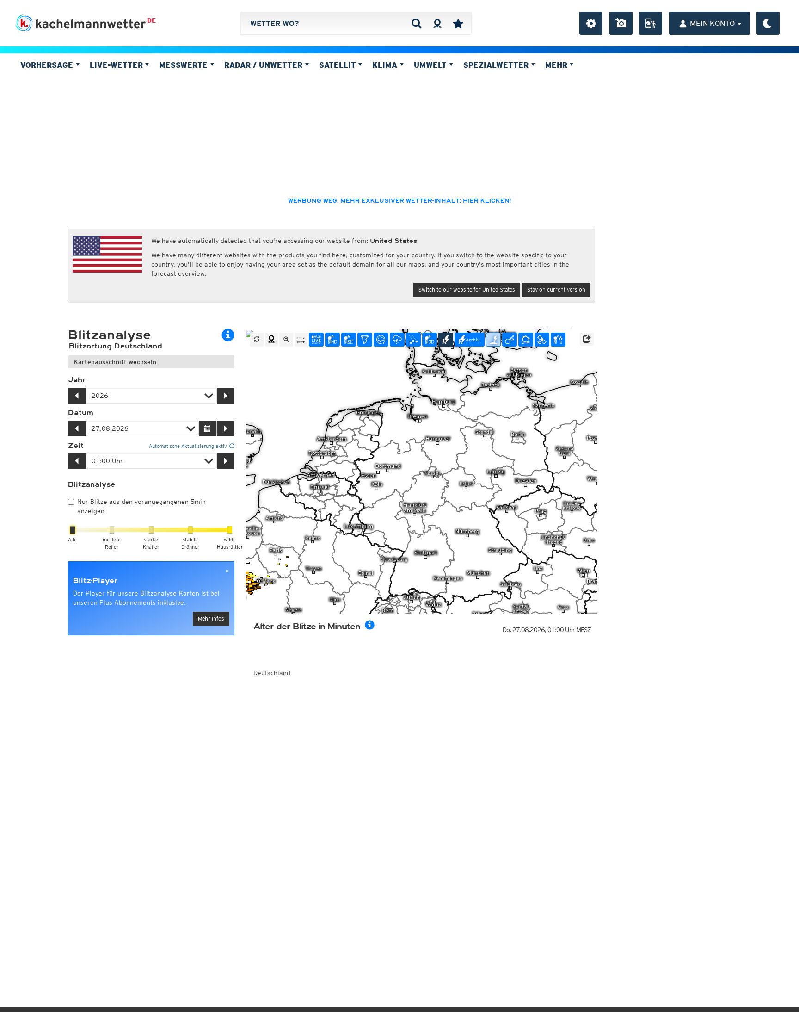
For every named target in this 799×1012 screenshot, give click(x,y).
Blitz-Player (95, 581)
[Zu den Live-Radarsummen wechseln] (558, 340)
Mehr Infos (211, 618)
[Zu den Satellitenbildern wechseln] (542, 340)
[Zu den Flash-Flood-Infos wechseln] (525, 340)
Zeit (76, 445)
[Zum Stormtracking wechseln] (509, 340)
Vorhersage (47, 65)
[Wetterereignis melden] (650, 23)
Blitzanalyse (91, 484)
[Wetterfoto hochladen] (621, 23)
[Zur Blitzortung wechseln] (445, 340)
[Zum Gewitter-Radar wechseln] (397, 340)
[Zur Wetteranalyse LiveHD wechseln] (316, 340)
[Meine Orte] (458, 23)
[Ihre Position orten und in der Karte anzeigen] (271, 340)
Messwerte (184, 65)
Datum (80, 413)
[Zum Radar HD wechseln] (332, 340)
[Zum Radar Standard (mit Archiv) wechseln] (348, 340)
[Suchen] (416, 23)
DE (151, 20)
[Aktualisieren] (257, 340)
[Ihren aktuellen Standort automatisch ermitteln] (437, 23)
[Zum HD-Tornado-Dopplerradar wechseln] (364, 340)
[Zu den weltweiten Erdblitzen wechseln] (493, 340)
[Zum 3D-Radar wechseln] (429, 340)
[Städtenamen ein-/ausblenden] (301, 340)
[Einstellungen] (590, 23)
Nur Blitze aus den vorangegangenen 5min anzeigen (141, 506)
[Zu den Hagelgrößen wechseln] (413, 340)
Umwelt (431, 65)
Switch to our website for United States (466, 289)
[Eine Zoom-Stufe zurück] (286, 340)
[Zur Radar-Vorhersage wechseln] (381, 340)
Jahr (77, 380)
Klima (386, 65)
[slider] (72, 530)
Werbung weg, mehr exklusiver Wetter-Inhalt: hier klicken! (399, 201)
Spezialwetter (497, 65)
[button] (587, 339)
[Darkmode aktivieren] (768, 23)
